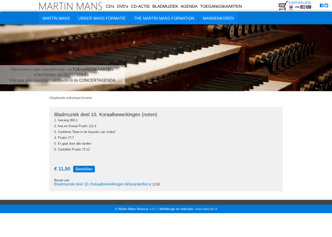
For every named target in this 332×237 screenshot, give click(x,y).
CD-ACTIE (140, 6)
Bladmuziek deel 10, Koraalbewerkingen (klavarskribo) (101, 184)
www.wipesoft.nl (206, 209)
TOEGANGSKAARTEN (221, 6)
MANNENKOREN (218, 18)
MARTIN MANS (56, 18)
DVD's (122, 6)
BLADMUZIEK (165, 6)
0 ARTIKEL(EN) (300, 3)
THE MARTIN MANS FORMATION (164, 18)
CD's (110, 6)
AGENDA (189, 6)
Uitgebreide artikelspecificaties (70, 98)
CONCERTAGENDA (97, 80)
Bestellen (84, 169)
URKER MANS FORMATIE (102, 18)
